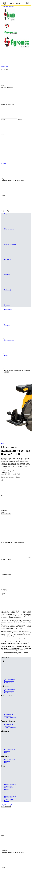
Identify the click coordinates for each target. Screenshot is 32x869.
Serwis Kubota (8, 787)
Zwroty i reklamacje (10, 717)
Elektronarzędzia (9, 340)
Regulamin (7, 751)
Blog (5, 752)
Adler (2, 443)
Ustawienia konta (9, 681)
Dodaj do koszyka (6, 513)
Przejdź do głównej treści (8, 6)
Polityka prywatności (10, 749)
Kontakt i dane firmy (10, 784)
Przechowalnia (8, 682)
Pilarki (6, 355)
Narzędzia (7, 325)
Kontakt (6, 789)
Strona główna (8, 309)
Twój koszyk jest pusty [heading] (7, 211)
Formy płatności (8, 714)
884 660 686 (4, 66)
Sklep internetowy (9, 805)
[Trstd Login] (28, 3)
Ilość (2, 480)
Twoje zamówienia (9, 679)
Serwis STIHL (8, 786)
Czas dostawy (8, 716)
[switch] (27, 3)
